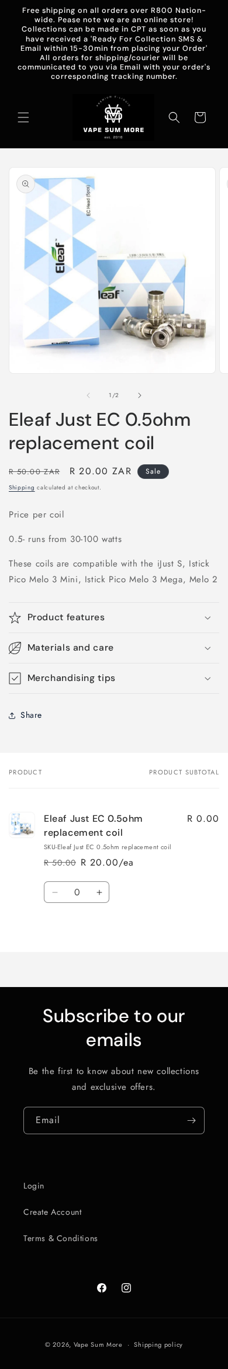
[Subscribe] (191, 1120)
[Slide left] (88, 395)
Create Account (52, 1212)
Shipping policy (158, 1344)
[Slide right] (140, 395)
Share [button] (31, 715)
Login (33, 1185)
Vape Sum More (98, 1344)
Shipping (22, 487)
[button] (23, 117)
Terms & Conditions (60, 1238)
